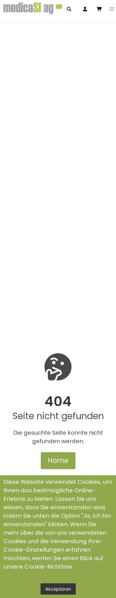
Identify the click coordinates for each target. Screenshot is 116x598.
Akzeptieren (58, 589)
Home (58, 460)
